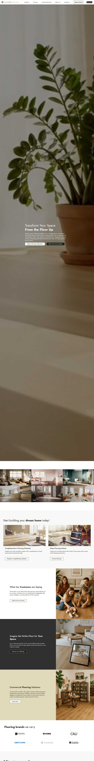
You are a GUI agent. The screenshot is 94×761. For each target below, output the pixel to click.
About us (57, 2)
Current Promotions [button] (46, 2)
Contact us (66, 2)
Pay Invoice (89, 2)
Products (26, 2)
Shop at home (79, 2)
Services (35, 2)
